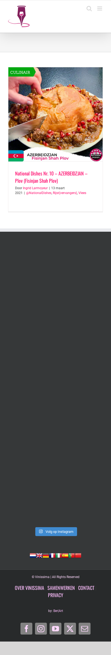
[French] (52, 555)
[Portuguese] (71, 555)
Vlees (82, 193)
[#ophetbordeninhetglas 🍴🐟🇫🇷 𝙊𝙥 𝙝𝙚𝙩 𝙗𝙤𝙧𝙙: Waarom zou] (55, 384)
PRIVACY (55, 594)
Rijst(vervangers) (65, 193)
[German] (46, 555)
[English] (39, 555)
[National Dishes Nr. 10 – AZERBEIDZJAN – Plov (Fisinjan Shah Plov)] (55, 114)
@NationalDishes (38, 193)
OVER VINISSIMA (29, 587)
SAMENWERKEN (61, 587)
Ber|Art (58, 611)
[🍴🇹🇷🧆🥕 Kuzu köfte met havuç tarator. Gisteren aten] (55, 273)
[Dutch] (33, 555)
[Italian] (59, 555)
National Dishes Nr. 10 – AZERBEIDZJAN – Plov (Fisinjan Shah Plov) (51, 177)
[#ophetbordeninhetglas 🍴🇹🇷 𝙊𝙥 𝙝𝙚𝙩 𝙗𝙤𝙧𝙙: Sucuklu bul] (55, 328)
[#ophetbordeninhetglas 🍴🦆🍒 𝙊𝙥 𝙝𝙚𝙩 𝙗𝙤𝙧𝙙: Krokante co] (55, 495)
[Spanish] (65, 555)
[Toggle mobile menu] (100, 8)
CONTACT (86, 587)
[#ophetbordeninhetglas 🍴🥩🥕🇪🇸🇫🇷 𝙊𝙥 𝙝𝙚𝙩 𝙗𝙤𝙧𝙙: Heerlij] (55, 440)
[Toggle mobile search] (89, 8)
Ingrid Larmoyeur (35, 188)
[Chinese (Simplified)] (78, 555)
